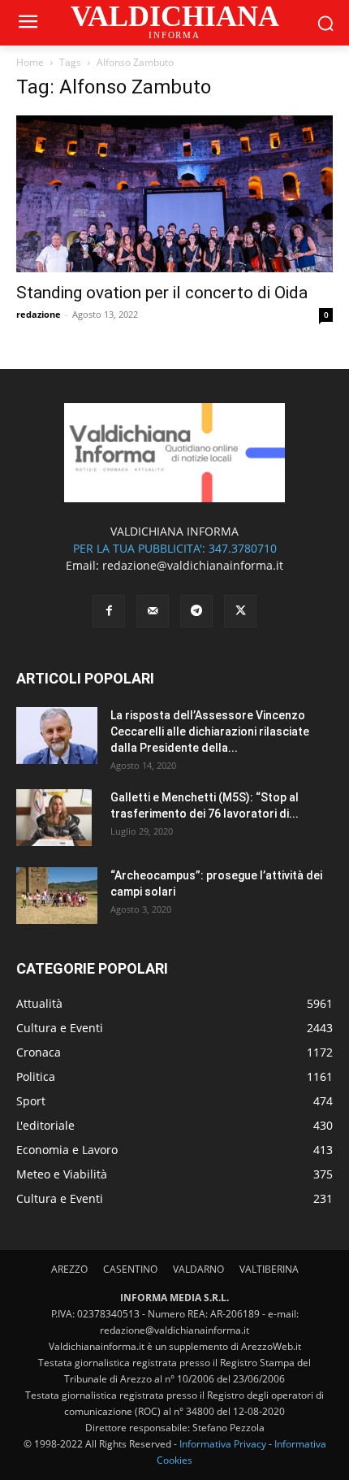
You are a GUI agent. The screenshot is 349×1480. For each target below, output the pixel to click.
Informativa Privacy (222, 1444)
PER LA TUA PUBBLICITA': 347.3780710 (175, 548)
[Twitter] (240, 611)
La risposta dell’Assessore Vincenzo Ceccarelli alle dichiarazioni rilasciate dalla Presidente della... (209, 731)
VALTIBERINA (269, 1269)
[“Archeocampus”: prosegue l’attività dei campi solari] (56, 895)
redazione (38, 314)
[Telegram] (196, 611)
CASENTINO (130, 1269)
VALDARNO (198, 1269)
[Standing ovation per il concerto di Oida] (174, 193)
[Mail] (152, 611)
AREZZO (69, 1269)
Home (30, 62)
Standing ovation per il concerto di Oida (162, 292)
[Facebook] (109, 611)
